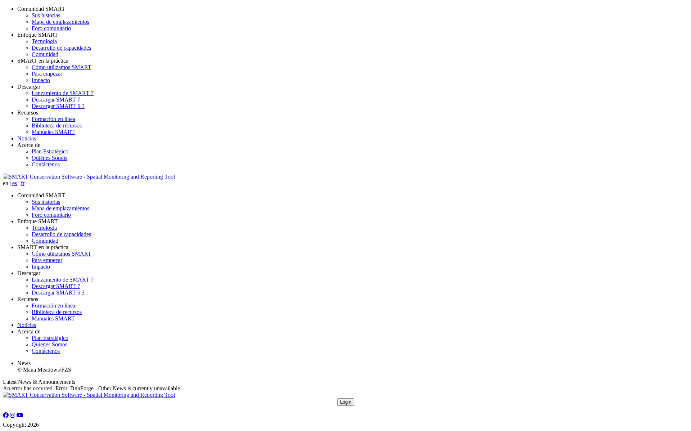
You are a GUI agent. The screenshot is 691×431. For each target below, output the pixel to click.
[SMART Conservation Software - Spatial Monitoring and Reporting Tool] (89, 177)
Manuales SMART (53, 132)
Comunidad (45, 54)
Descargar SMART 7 (56, 99)
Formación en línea (53, 119)
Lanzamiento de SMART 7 (63, 93)
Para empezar (47, 74)
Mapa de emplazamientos (60, 22)
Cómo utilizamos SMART (61, 67)
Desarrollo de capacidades (61, 48)
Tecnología (44, 41)
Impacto (41, 80)
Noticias (26, 138)
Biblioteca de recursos (57, 125)
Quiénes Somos (49, 158)
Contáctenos (46, 164)
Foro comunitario (51, 28)
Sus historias (46, 15)
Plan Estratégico (50, 151)
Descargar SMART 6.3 (58, 106)
